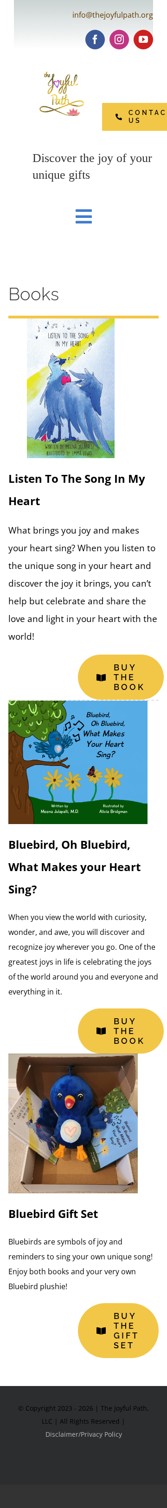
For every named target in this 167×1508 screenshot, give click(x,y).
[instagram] (119, 39)
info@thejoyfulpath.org (112, 15)
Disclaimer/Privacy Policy (83, 1434)
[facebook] (95, 39)
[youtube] (143, 39)
